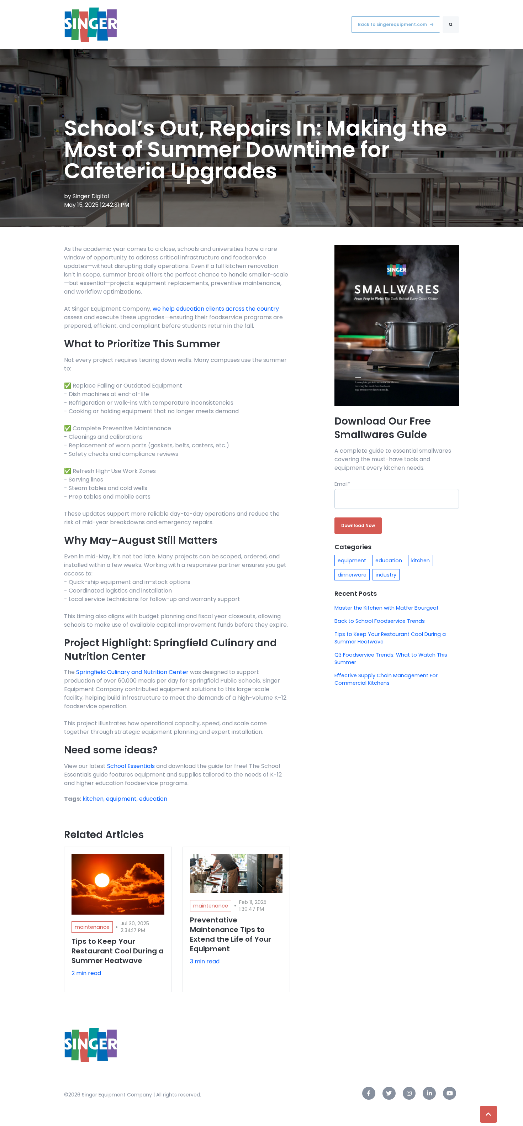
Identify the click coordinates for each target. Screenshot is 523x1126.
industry (386, 574)
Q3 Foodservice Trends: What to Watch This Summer (390, 658)
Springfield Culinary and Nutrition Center (132, 672)
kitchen (420, 560)
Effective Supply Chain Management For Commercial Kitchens (386, 679)
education (153, 799)
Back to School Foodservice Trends (379, 621)
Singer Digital (91, 196)
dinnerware (352, 574)
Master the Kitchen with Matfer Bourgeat (386, 607)
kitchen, (94, 799)
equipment (352, 560)
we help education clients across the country (216, 309)
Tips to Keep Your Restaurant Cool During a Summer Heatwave (390, 638)
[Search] (451, 24)
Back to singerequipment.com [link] (392, 24)
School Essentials (131, 766)
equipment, (122, 799)
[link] (90, 24)
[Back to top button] (488, 1114)
